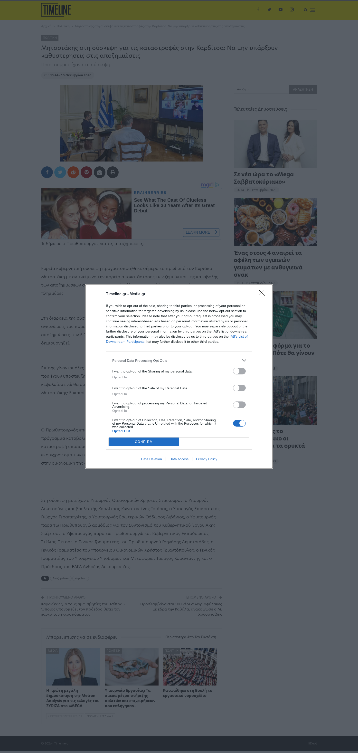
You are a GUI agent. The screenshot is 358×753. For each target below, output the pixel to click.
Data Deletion (151, 459)
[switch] (239, 371)
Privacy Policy (206, 459)
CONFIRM (144, 442)
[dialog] (179, 376)
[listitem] (179, 360)
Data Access (179, 459)
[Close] (263, 294)
